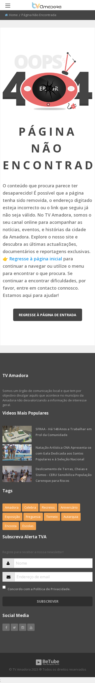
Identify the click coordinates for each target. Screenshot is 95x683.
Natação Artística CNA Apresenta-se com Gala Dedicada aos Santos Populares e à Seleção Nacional (63, 453)
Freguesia (33, 516)
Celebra (30, 507)
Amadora (12, 507)
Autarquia (71, 516)
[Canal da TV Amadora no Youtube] (31, 627)
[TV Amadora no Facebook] (6, 627)
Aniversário (69, 507)
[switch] (4, 587)
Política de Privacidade (51, 589)
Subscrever (47, 601)
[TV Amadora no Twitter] (14, 627)
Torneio (52, 516)
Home (13, 15)
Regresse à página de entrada (47, 315)
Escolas (28, 526)
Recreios (48, 507)
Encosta (11, 526)
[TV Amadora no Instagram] (22, 627)
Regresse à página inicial (35, 259)
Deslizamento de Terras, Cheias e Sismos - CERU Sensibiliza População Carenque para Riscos (64, 475)
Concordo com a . (39, 589)
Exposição (12, 516)
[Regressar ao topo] (79, 652)
